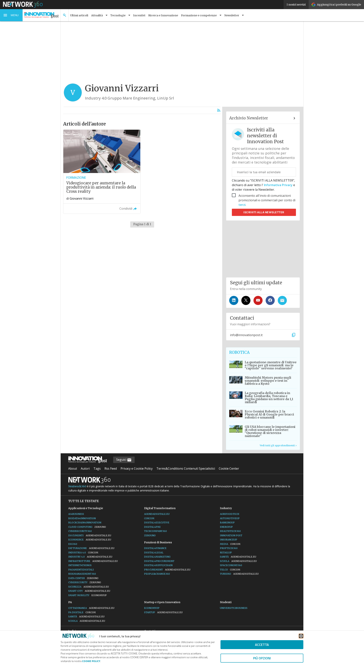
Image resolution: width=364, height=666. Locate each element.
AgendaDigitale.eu (156, 514)
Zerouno (150, 535)
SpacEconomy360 (231, 565)
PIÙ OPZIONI (262, 658)
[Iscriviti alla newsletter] (282, 300)
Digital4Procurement (159, 561)
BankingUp (227, 522)
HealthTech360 (230, 531)
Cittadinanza (91, 608)
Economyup (151, 608)
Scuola (238, 561)
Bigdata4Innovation (82, 518)
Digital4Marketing (157, 556)
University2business (233, 608)
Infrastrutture (93, 561)
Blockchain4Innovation (84, 522)
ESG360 (72, 544)
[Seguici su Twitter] (245, 300)
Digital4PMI (152, 526)
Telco (230, 569)
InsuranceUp (228, 539)
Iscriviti (263, 212)
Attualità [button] (97, 15)
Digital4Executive (156, 522)
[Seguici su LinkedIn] (233, 300)
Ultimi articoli (79, 15)
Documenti (89, 535)
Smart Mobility (87, 595)
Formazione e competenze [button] (199, 15)
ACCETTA (262, 644)
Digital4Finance (155, 548)
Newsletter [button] (231, 15)
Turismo (239, 573)
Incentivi (139, 15)
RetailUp (226, 552)
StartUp (163, 612)
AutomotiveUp (230, 518)
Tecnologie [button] (118, 15)
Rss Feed (110, 468)
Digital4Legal (153, 552)
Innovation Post (231, 535)
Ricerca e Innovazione (163, 15)
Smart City (89, 590)
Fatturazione (91, 548)
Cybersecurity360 (80, 531)
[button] (11, 15)
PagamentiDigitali (81, 569)
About (72, 468)
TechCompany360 (155, 531)
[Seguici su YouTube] (258, 300)
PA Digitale (82, 612)
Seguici (121, 459)
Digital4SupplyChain (158, 565)
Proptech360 (229, 548)
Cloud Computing (87, 526)
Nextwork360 (77, 486)
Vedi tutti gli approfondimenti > (278, 445)
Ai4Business (76, 514)
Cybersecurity (84, 582)
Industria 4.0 (83, 552)
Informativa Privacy (278, 185)
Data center (83, 578)
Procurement (167, 569)
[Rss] (219, 110)
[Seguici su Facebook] (270, 300)
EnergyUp (226, 526)
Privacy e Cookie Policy (137, 468)
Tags (97, 468)
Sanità (238, 556)
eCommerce (89, 539)
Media (230, 544)
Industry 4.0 (90, 556)
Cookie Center (229, 468)
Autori (85, 468)
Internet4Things (80, 565)
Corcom (149, 518)
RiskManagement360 (82, 573)
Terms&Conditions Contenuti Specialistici (185, 468)
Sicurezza (88, 586)
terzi (242, 205)
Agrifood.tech (229, 514)
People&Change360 (157, 573)
